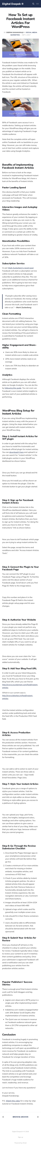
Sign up (20, 1137)
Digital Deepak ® (13, 3)
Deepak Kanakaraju (15, 32)
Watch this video (13, 1101)
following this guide (13, 388)
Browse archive (20, 1117)
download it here (16, 452)
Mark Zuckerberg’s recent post (21, 268)
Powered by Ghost (21, 1143)
